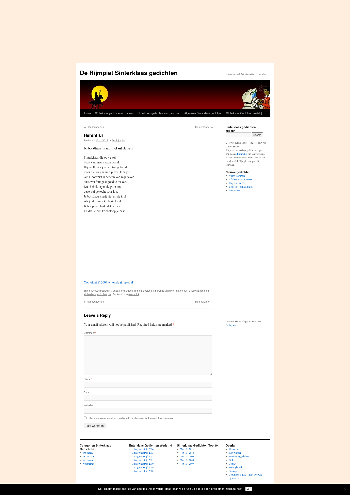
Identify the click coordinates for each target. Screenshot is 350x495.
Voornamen (88, 463)
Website (88, 405)
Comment (90, 332)
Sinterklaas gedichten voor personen (159, 113)
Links (231, 460)
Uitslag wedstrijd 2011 (143, 460)
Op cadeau (88, 452)
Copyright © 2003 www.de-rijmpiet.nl (108, 282)
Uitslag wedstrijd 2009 (143, 467)
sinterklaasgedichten (95, 294)
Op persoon (88, 456)
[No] (345, 489)
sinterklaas (182, 290)
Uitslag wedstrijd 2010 (143, 463)
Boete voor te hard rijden (241, 186)
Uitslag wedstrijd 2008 (143, 470)
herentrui (160, 290)
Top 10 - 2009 (187, 456)
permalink (133, 294)
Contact (232, 463)
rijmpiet (170, 290)
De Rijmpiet (118, 140)
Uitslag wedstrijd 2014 (143, 449)
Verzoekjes (234, 449)
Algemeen (88, 460)
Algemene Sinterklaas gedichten (203, 113)
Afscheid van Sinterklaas (241, 179)
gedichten (148, 290)
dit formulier (241, 153)
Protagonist (231, 324)
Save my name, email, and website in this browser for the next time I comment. (132, 418)
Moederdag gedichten (239, 456)
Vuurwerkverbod (237, 175)
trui (109, 294)
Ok (248, 488)
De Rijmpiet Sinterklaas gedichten (129, 72)
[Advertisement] (175, 30)
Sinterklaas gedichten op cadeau (114, 113)
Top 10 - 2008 (187, 460)
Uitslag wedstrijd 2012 (143, 456)
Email (88, 392)
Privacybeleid (235, 467)
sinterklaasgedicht (199, 290)
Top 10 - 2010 (187, 452)
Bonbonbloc (235, 190)
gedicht (138, 290)
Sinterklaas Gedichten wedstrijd (244, 113)
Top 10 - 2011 (187, 449)
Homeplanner (204, 127)
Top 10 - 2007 (187, 463)
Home (87, 113)
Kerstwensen (235, 452)
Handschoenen (94, 127)
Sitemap (233, 470)
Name (88, 379)
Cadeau (115, 290)
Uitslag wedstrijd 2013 (143, 452)
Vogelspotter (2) (236, 183)
